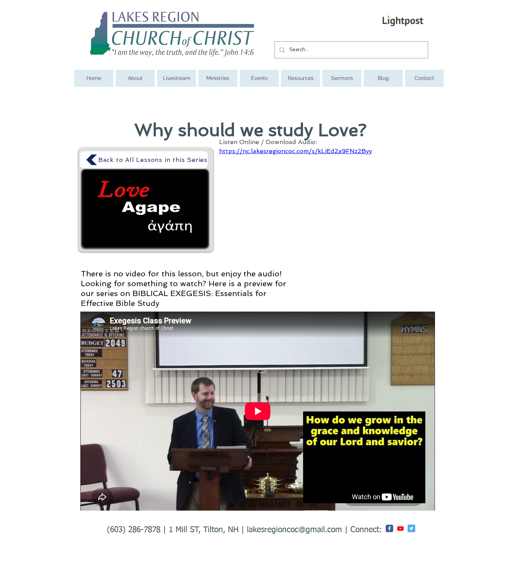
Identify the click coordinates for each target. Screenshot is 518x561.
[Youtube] (400, 528)
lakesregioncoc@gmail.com (294, 530)
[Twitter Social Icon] (411, 528)
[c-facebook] (389, 528)
